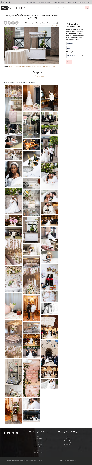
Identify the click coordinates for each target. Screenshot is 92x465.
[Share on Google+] (17, 23)
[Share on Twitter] (13, 23)
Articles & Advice (71, 2)
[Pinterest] (6, 2)
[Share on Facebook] (5, 23)
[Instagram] (4, 2)
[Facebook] (1, 2)
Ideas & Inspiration (67, 442)
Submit (69, 62)
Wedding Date (70, 51)
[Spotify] (9, 2)
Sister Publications (38, 452)
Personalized (39, 76)
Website (55, 25)
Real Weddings (68, 444)
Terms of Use (38, 450)
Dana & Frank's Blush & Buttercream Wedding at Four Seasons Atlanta (32, 66)
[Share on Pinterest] (9, 23)
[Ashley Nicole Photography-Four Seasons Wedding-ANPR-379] (31, 46)
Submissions (38, 440)
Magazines (82, 2)
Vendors (50, 2)
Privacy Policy (38, 448)
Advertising (39, 444)
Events (89, 2)
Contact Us (39, 438)
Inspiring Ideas (59, 2)
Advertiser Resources (38, 446)
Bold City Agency (71, 460)
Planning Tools (34, 2)
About (38, 436)
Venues (43, 2)
